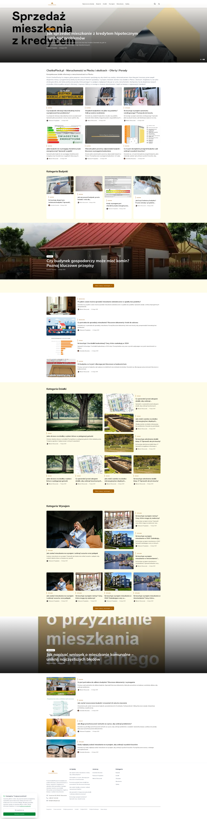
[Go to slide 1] (200, 59)
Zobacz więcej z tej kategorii (102, 285)
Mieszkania (120, 4)
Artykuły (73, 769)
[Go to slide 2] (202, 59)
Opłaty (127, 4)
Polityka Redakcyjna (94, 809)
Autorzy (95, 769)
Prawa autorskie (57, 809)
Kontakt (76, 809)
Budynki (98, 4)
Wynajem (112, 4)
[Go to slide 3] (204, 59)
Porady (50, 29)
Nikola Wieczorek (51, 663)
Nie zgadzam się (19, 810)
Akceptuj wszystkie (19, 814)
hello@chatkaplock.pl (54, 800)
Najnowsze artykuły (88, 4)
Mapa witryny (104, 809)
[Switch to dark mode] (159, 3)
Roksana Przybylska (98, 775)
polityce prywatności (25, 806)
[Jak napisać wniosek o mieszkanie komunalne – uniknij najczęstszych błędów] (103, 645)
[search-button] (155, 4)
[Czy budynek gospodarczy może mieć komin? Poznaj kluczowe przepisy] (103, 251)
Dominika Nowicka (51, 48)
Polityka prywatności (68, 809)
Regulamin (49, 809)
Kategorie (119, 769)
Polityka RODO (83, 809)
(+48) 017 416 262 (53, 798)
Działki (105, 4)
